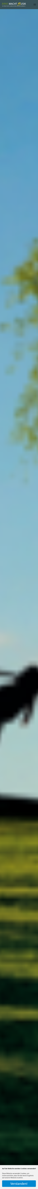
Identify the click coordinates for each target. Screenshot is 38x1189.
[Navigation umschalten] (35, 4)
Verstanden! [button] (19, 1183)
